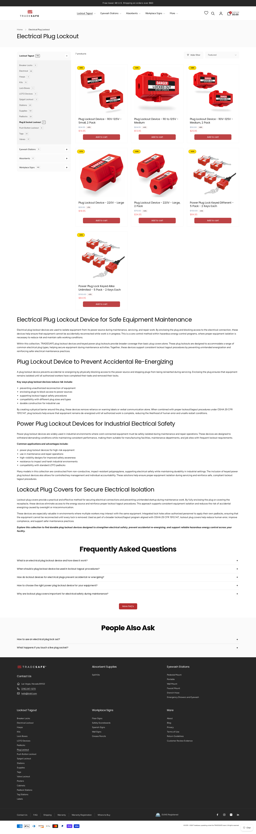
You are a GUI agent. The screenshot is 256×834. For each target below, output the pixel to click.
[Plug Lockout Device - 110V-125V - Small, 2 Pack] (101, 108)
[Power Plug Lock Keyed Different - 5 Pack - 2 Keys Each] (213, 191)
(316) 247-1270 (28, 689)
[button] (86, 13)
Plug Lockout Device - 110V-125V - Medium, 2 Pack (211, 120)
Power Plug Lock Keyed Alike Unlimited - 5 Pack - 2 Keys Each (100, 287)
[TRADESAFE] (32, 668)
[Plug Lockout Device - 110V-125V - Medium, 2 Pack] (213, 108)
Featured (212, 55)
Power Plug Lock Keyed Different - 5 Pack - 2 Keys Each (212, 204)
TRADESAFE (218, 825)
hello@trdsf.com (29, 693)
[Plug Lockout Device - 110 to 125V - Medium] (157, 108)
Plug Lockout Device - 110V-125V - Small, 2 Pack (100, 120)
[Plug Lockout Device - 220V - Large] (101, 191)
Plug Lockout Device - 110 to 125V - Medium (156, 120)
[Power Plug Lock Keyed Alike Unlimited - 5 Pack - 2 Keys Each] (101, 275)
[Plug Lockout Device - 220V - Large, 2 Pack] (157, 191)
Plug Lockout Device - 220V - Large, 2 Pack (157, 204)
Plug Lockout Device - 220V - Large (101, 202)
